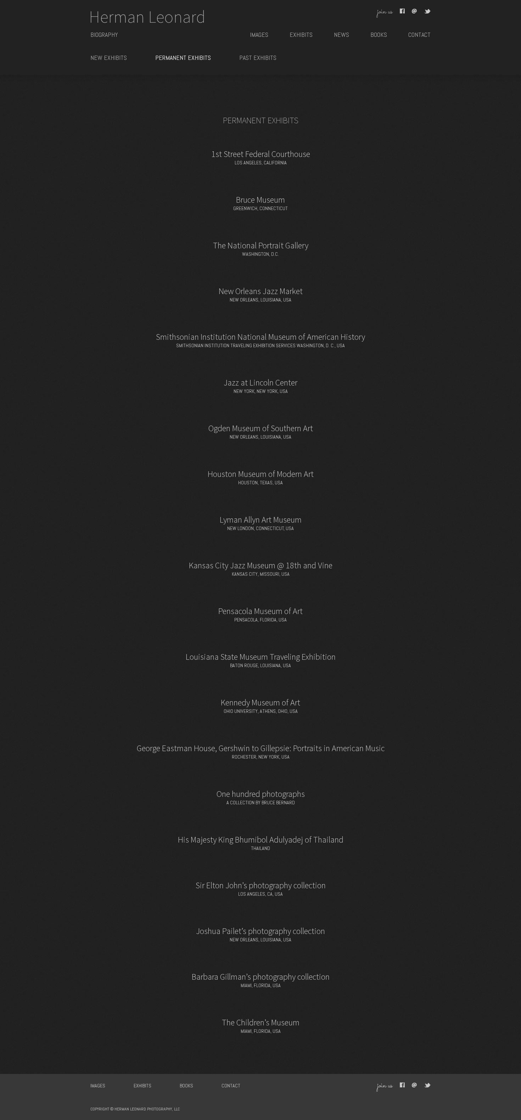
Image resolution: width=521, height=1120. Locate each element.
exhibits (301, 34)
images (259, 34)
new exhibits (108, 58)
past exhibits (257, 58)
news (341, 34)
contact (419, 34)
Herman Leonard (147, 16)
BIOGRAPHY (104, 34)
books (378, 34)
